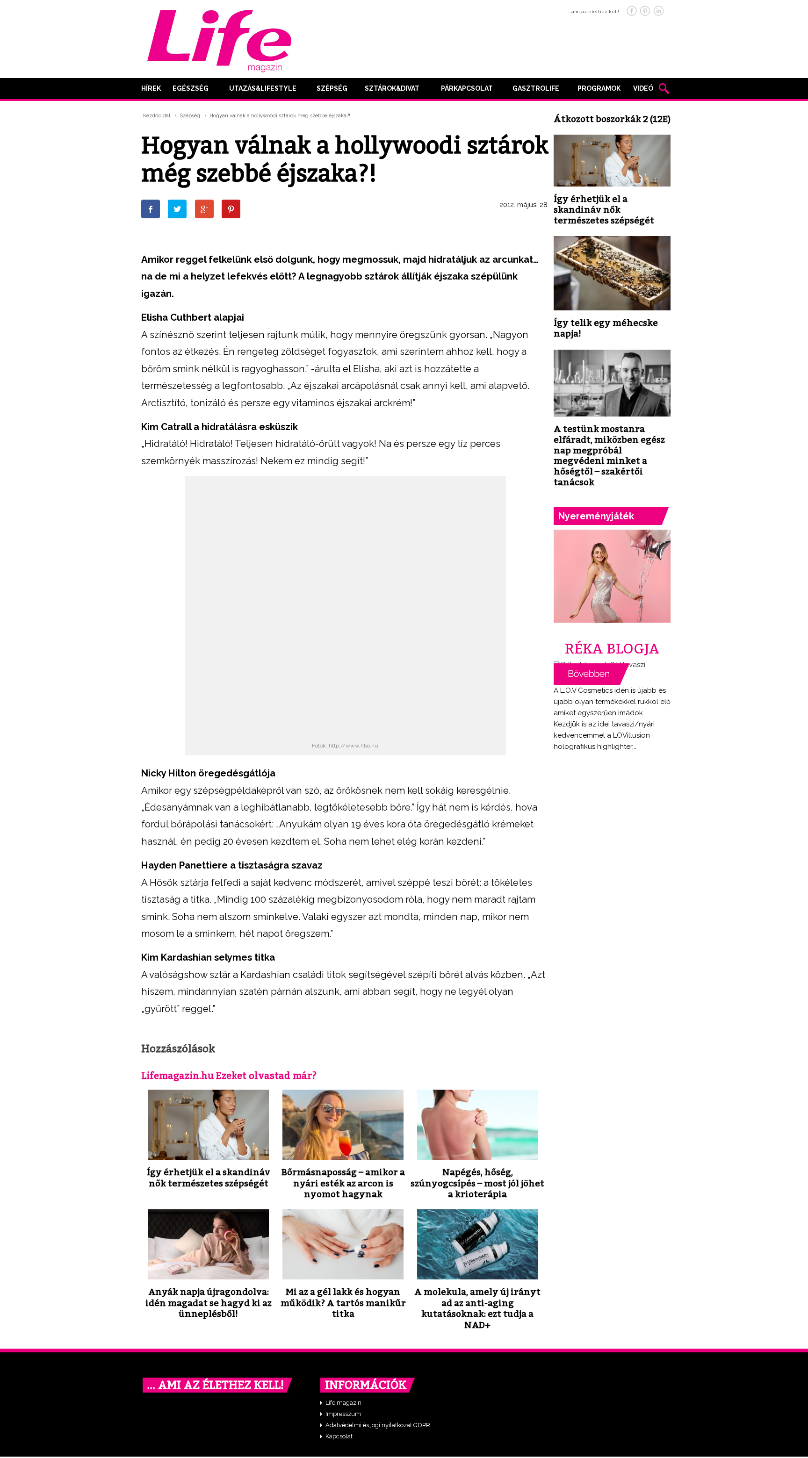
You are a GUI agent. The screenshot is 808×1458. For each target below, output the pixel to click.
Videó (643, 88)
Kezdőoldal (156, 116)
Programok (598, 88)
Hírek (151, 88)
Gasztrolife (535, 88)
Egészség (191, 88)
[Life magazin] (219, 39)
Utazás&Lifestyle (262, 88)
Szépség (332, 88)
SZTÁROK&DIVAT (392, 88)
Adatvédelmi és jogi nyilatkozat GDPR (377, 1425)
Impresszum (343, 1413)
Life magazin (343, 1402)
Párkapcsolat (467, 88)
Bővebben (591, 674)
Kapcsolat (339, 1436)
